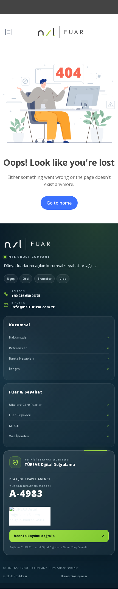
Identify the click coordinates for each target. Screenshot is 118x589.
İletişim (59, 369)
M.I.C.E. (59, 426)
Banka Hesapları (59, 358)
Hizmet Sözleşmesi (74, 576)
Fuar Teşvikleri (59, 415)
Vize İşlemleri (59, 436)
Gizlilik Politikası (15, 576)
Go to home (59, 203)
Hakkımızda (59, 337)
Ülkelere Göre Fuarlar (59, 405)
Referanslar (59, 348)
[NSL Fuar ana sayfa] (27, 243)
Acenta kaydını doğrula (59, 535)
